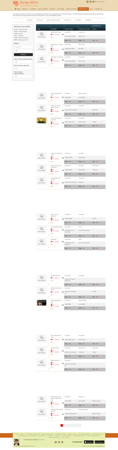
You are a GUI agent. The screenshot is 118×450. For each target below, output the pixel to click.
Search (16, 43)
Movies (29, 20)
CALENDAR (33, 9)
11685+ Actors (18, 33)
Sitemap (92, 446)
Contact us (98, 9)
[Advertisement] (56, 80)
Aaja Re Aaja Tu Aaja (56, 32)
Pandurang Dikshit (83, 409)
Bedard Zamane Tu (55, 360)
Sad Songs (94, 109)
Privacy (84, 446)
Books (67, 437)
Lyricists (67, 20)
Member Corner (72, 434)
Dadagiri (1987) (68, 157)
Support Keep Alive (23, 435)
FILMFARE (52, 9)
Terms (88, 446)
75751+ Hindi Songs (20, 31)
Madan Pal (81, 182)
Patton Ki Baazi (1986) (70, 36)
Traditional (81, 352)
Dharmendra (95, 165)
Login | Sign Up (101, 1)
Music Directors (53, 20)
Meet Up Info (42, 435)
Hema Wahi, (87, 230)
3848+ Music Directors (21, 37)
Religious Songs (96, 401)
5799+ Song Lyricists (21, 40)
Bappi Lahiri (81, 396)
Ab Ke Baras (54, 239)
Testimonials (33, 435)
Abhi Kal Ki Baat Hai (55, 275)
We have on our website (22, 26)
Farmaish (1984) (68, 218)
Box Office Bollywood (84, 434)
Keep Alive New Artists (47, 434)
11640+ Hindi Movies (20, 29)
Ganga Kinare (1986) (69, 48)
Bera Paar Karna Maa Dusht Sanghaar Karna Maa (56, 398)
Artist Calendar (43, 9)
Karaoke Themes (67, 435)
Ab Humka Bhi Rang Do (56, 227)
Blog (91, 9)
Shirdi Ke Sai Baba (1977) (70, 413)
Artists (40, 20)
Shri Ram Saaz (82, 121)
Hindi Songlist (83, 9)
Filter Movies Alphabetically (23, 59)
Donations (57, 435)
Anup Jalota (67, 32)
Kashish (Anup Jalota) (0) (71, 352)
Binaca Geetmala (71, 9)
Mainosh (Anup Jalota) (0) (71, 109)
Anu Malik (81, 153)
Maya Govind (82, 36)
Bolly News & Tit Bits (97, 434)
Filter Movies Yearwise (21, 65)
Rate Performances (54, 437)
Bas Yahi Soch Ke (55, 348)
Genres (88, 20)
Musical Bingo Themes (79, 435)
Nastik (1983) (68, 97)
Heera (80, 227)
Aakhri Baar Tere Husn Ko (57, 57)
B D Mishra (81, 48)
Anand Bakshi (82, 97)
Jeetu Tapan (82, 44)
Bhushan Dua (82, 348)
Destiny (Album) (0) (69, 121)
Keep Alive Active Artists (33, 434)
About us (25, 9)
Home (18, 9)
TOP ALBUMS (60, 9)
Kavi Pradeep (82, 401)
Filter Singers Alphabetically (19, 72)
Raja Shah (41, 439)
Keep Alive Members (60, 434)
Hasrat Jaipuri (82, 157)
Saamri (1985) (68, 401)
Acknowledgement (99, 446)
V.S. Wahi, (81, 230)
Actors (78, 20)
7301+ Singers (18, 35)
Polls (62, 437)
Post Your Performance (93, 435)
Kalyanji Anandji (82, 93)
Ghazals (94, 121)
